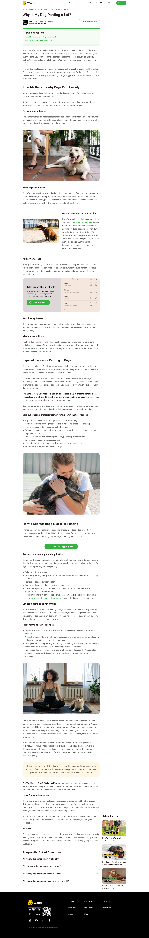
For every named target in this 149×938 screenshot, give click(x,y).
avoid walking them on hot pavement (45, 598)
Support (71, 914)
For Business (88, 908)
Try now (121, 3)
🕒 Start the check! (38, 302)
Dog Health (31, 9)
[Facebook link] (49, 920)
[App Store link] (34, 909)
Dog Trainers (53, 3)
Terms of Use (106, 908)
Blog (63, 3)
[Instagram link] (30, 920)
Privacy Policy (106, 901)
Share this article (91, 21)
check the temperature (82, 222)
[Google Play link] (34, 914)
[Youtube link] (36, 920)
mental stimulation (60, 653)
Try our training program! (61, 546)
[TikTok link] (43, 920)
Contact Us (99, 3)
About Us (88, 3)
